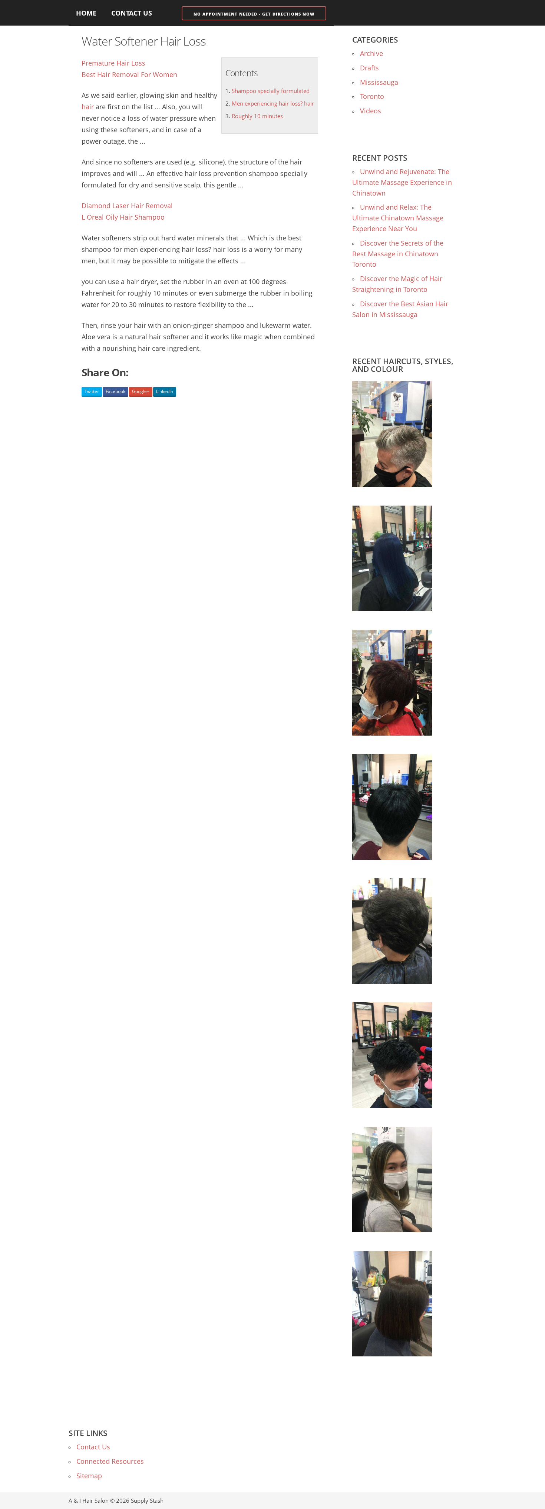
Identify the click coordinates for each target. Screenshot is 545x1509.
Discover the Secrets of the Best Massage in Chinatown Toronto (397, 254)
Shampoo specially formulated (271, 90)
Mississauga (379, 82)
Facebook (115, 391)
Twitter (92, 391)
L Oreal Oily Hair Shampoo (123, 217)
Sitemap (89, 1475)
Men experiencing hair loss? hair (273, 103)
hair (88, 106)
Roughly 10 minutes (257, 116)
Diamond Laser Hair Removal (127, 205)
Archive (371, 53)
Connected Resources (110, 1461)
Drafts (369, 67)
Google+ (140, 391)
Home (86, 13)
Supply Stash (147, 1500)
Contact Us (131, 13)
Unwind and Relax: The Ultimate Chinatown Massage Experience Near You (397, 218)
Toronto (372, 96)
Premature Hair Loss (113, 63)
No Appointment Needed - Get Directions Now (254, 14)
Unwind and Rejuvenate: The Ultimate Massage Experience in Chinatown (402, 182)
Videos (370, 110)
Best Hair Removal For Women (129, 74)
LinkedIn (164, 391)
